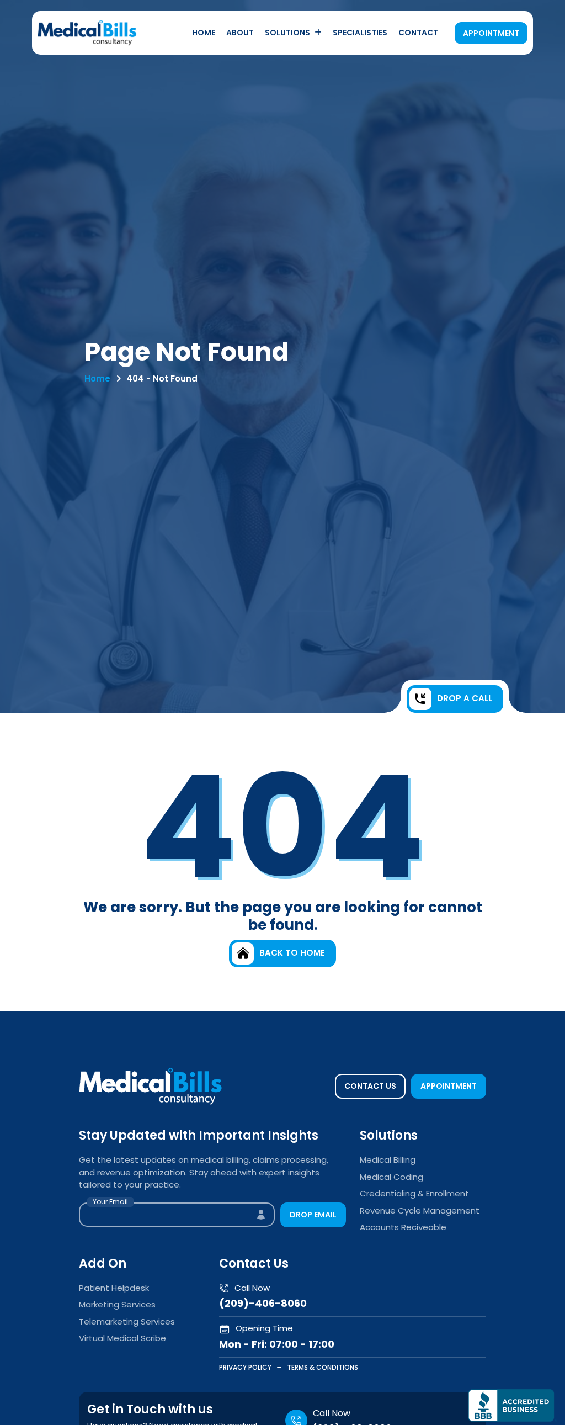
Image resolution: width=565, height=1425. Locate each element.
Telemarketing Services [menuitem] (127, 1321)
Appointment (491, 33)
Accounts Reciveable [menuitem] (403, 1227)
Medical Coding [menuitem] (391, 1177)
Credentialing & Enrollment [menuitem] (414, 1193)
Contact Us (370, 1086)
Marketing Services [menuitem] (117, 1304)
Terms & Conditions (322, 1367)
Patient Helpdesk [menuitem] (114, 1288)
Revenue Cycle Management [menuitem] (419, 1210)
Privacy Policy (245, 1367)
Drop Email (313, 1214)
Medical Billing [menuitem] (387, 1160)
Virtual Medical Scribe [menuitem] (122, 1338)
